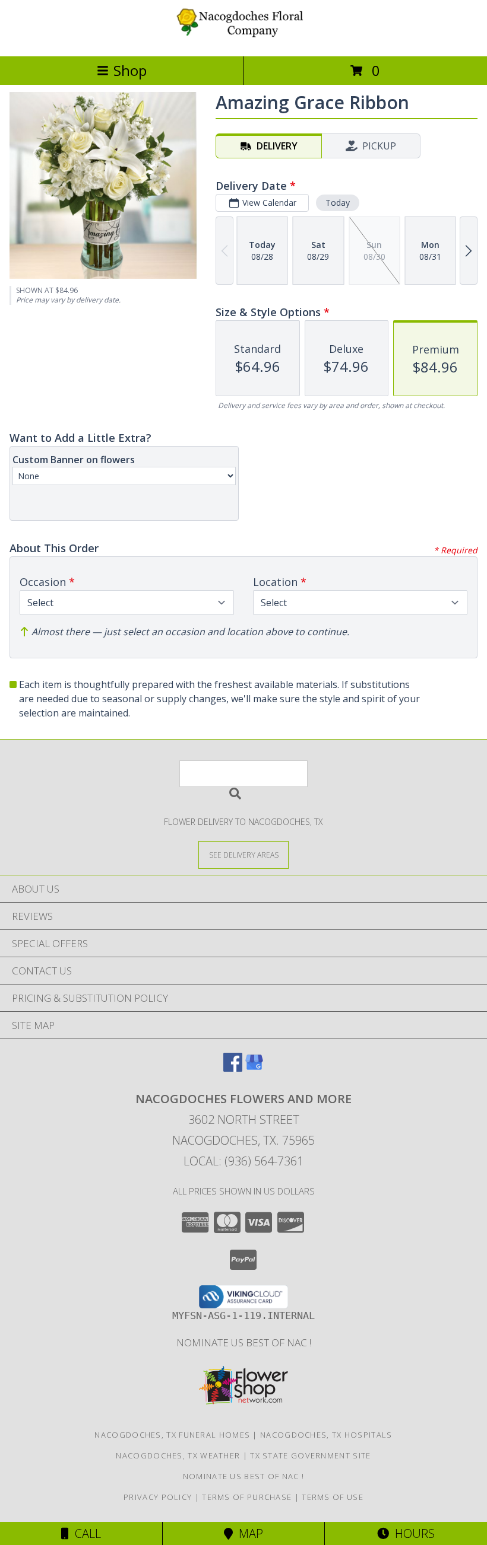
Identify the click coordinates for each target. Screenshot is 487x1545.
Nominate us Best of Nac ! (243, 1342)
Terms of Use (332, 1497)
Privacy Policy (158, 1497)
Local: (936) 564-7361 (243, 1161)
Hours (412, 1533)
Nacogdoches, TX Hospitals (326, 1434)
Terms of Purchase (247, 1497)
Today (337, 202)
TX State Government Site (310, 1455)
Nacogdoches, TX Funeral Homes (172, 1434)
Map (248, 1533)
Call (85, 1533)
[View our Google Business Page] (254, 1068)
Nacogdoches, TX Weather (178, 1455)
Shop (130, 70)
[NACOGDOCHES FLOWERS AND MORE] (243, 38)
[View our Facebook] (232, 1068)
